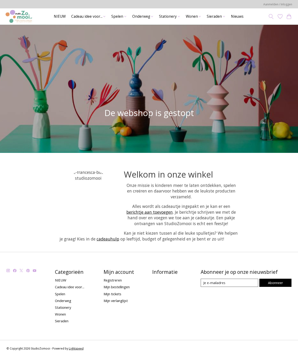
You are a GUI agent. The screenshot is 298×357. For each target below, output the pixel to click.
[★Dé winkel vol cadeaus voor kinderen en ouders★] (19, 16)
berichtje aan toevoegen (149, 212)
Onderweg (63, 300)
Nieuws (237, 16)
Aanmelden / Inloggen (277, 4)
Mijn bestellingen (117, 287)
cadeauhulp (108, 239)
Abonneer (275, 282)
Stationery (63, 307)
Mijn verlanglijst (116, 300)
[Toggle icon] (271, 16)
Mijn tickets (112, 294)
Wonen (60, 314)
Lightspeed (76, 348)
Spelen (60, 294)
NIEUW (60, 16)
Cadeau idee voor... (69, 287)
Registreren (113, 280)
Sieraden (61, 321)
